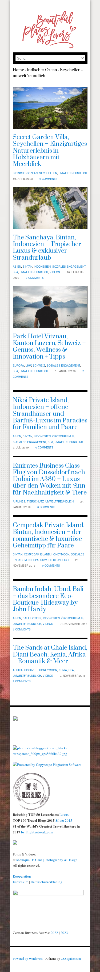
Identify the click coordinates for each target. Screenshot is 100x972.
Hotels (35, 618)
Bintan (27, 266)
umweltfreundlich (29, 75)
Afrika (18, 670)
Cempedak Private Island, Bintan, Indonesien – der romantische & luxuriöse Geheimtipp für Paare (48, 535)
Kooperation (22, 876)
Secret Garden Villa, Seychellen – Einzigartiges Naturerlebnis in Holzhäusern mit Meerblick (50, 150)
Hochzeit (31, 670)
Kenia (63, 670)
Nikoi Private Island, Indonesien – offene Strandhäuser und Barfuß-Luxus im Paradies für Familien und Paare (50, 413)
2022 (54, 932)
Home (18, 70)
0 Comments (48, 179)
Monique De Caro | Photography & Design (47, 859)
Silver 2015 (63, 820)
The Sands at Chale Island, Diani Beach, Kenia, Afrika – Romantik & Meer (50, 654)
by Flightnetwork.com (36, 832)
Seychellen (70, 70)
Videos (55, 272)
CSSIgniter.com (71, 958)
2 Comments (22, 629)
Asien (17, 266)
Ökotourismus (63, 436)
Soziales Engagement (69, 266)
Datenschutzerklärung (46, 881)
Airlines (19, 501)
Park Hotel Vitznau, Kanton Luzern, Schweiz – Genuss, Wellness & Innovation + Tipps (49, 347)
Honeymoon (60, 554)
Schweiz (39, 365)
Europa (18, 365)
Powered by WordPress (28, 958)
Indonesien (42, 266)
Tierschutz (35, 501)
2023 (64, 932)
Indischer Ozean (42, 70)
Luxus (64, 814)
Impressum (20, 881)
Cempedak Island (37, 554)
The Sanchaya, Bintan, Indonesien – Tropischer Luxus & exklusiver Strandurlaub (47, 248)
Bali (26, 618)
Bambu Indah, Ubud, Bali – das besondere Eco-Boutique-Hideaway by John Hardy (48, 599)
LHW (28, 365)
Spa (15, 272)
